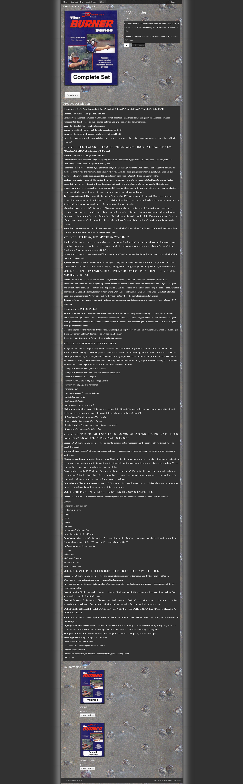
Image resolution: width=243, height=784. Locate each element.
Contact (74, 2)
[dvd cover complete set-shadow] (91, 48)
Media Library (91, 2)
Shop (102, 2)
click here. (129, 40)
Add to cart (138, 45)
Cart (173, 2)
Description (72, 95)
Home (65, 2)
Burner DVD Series (76, 6)
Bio (81, 2)
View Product (87, 715)
